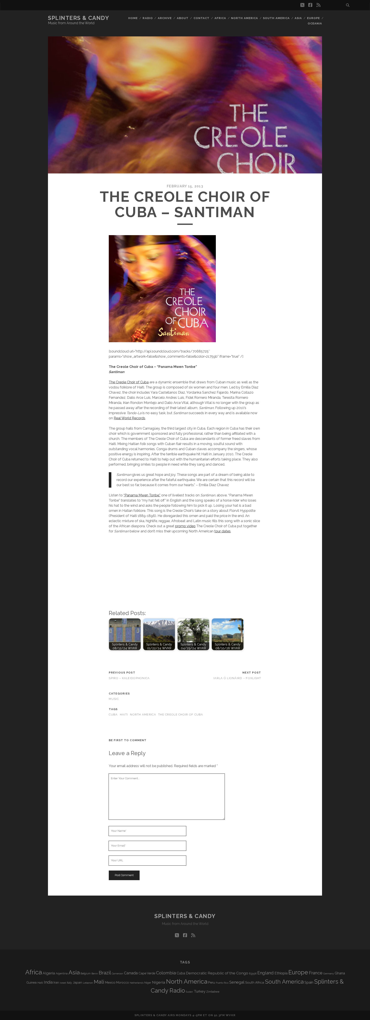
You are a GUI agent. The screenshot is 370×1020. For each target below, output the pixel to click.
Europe (313, 18)
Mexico (110, 982)
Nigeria (158, 982)
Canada (131, 973)
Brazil (105, 972)
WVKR (230, 1015)
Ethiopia (281, 973)
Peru (211, 982)
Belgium (86, 973)
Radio (148, 18)
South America (276, 18)
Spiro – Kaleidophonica (129, 678)
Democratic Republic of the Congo (217, 973)
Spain (308, 982)
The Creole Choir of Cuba (129, 382)
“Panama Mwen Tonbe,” (142, 495)
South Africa (254, 982)
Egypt (253, 973)
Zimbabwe (212, 991)
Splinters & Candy (78, 18)
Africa (220, 18)
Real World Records (129, 418)
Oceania (315, 23)
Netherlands (136, 982)
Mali (99, 981)
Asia (298, 18)
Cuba (113, 714)
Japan (77, 982)
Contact (201, 18)
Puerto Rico (222, 982)
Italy (69, 982)
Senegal (236, 982)
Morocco (122, 982)
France (315, 972)
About (182, 18)
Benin (94, 973)
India (48, 982)
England (265, 972)
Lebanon (88, 982)
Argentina (62, 973)
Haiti (124, 714)
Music (114, 698)
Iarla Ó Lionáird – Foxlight (237, 678)
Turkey (199, 991)
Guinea (31, 982)
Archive (165, 18)
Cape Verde (147, 973)
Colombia (166, 972)
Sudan (189, 991)
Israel (63, 982)
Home (133, 18)
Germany (328, 973)
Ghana (340, 973)
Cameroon (117, 973)
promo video (185, 526)
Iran (56, 982)
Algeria (49, 973)
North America (244, 18)
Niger (147, 982)
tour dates (222, 531)
